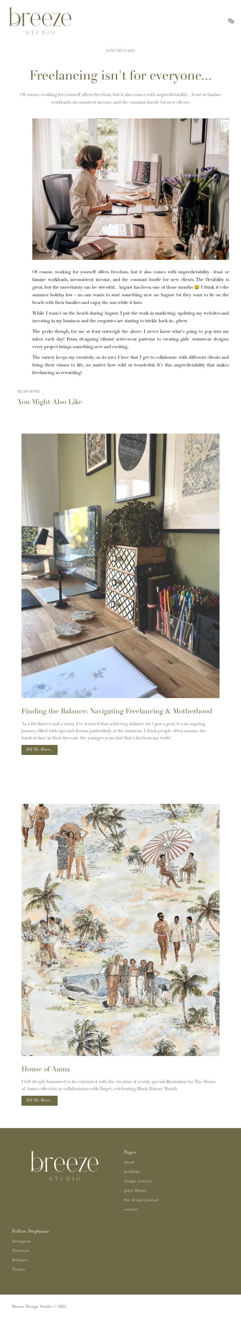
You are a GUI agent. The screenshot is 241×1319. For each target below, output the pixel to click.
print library (135, 1191)
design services (138, 1181)
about (129, 1162)
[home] (51, 20)
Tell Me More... (39, 750)
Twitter (18, 1269)
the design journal (141, 1200)
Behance (20, 1260)
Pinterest (20, 1251)
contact (131, 1209)
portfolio (132, 1172)
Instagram (21, 1241)
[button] (231, 21)
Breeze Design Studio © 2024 (39, 1307)
